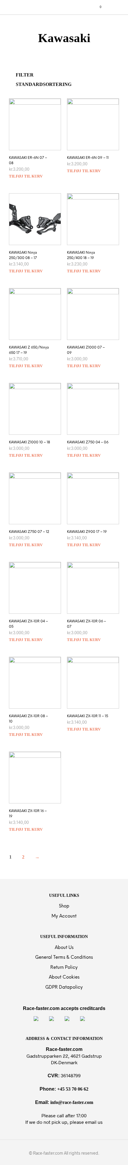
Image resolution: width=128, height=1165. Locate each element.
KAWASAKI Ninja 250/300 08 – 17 (23, 255)
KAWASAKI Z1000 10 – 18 (29, 442)
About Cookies (64, 977)
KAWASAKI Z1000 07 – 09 (86, 350)
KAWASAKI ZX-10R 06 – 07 (86, 624)
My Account (64, 916)
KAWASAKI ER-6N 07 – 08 (28, 160)
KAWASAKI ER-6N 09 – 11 (88, 158)
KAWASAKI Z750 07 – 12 (29, 532)
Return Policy (64, 967)
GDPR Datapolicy (64, 987)
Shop (64, 906)
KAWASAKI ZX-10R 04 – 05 (28, 624)
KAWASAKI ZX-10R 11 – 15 (87, 716)
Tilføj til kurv (26, 176)
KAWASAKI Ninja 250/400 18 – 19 (81, 255)
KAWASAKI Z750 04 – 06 (87, 442)
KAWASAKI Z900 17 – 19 (87, 532)
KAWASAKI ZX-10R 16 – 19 (28, 813)
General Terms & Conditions (64, 957)
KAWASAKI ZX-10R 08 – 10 (28, 718)
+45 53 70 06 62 (72, 1089)
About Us (64, 947)
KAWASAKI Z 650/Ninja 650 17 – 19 (29, 350)
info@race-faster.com (71, 1102)
